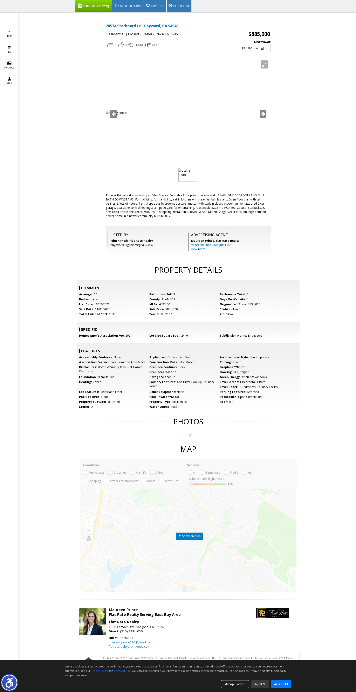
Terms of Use (122, 671)
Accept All (281, 684)
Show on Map (191, 536)
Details (9, 52)
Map (9, 83)
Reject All (260, 684)
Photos (9, 67)
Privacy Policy (99, 671)
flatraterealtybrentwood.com (129, 646)
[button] (9, 683)
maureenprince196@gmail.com (211, 245)
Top (9, 36)
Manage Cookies (235, 684)
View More (198, 249)
